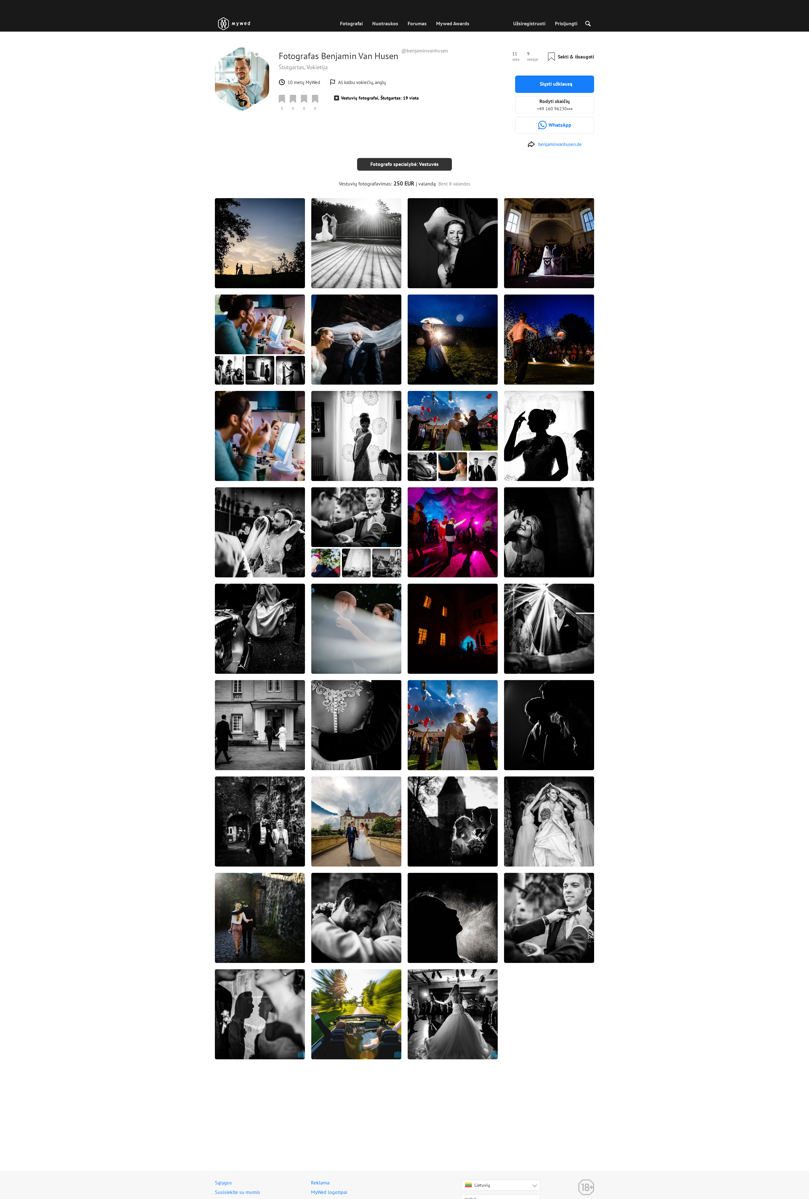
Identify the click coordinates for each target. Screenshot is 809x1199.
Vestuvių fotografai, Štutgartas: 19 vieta (380, 98)
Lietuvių (482, 1185)
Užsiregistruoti (529, 23)
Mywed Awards (452, 23)
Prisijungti (566, 23)
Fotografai (351, 23)
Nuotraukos (385, 23)
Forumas (417, 23)
